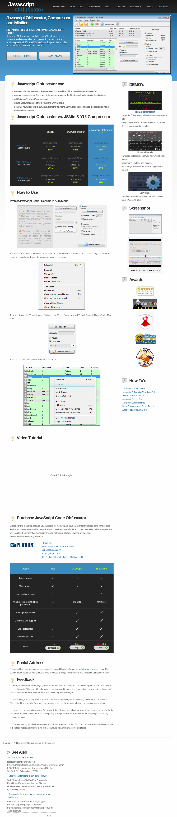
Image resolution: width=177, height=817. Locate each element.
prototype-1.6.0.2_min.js (50, 176)
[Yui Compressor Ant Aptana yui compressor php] (145, 298)
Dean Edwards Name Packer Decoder (139, 406)
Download (94, 7)
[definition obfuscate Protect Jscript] (145, 150)
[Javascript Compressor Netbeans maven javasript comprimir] (145, 346)
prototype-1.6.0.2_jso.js (101, 176)
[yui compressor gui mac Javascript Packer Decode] (145, 109)
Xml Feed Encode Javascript (134, 410)
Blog (107, 7)
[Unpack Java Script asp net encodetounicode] (145, 311)
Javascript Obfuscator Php (133, 403)
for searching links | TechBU (27, 776)
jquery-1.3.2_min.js (50, 143)
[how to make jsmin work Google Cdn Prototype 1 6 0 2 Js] (145, 273)
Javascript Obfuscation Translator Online (139, 392)
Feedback (135, 7)
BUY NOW (55, 56)
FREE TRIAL (21, 56)
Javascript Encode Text (132, 399)
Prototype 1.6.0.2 (23, 177)
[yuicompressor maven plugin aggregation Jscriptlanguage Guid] (145, 190)
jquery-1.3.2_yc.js (75, 143)
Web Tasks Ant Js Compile (133, 396)
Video (149, 7)
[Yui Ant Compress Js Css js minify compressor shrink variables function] (145, 370)
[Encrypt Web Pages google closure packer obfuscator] (145, 233)
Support (120, 7)
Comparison (58, 7)
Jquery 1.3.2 (23, 145)
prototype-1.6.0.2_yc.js (76, 176)
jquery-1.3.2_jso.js (101, 143)
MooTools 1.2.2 (23, 161)
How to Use (76, 7)
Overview (163, 7)
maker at (21, 757)
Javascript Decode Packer (133, 388)
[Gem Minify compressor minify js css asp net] (145, 332)
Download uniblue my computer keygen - (29, 796)
